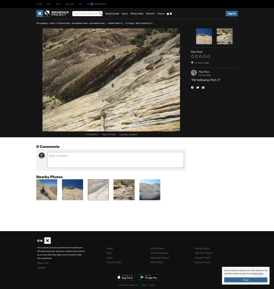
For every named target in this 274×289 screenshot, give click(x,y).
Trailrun (69, 4)
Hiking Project (202, 248)
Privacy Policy (257, 274)
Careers (41, 267)
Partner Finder (114, 262)
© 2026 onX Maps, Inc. (128, 285)
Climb (39, 4)
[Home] (54, 13)
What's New (136, 13)
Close (246, 279)
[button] (192, 87)
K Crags (130, 23)
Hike (58, 4)
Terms (143, 285)
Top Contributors (160, 252)
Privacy (152, 285)
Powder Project (203, 257)
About (109, 248)
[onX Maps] (44, 242)
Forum (160, 13)
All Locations (42, 23)
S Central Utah (63, 23)
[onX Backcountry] (97, 4)
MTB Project (157, 262)
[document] (245, 275)
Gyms (125, 13)
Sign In (231, 13)
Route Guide (112, 13)
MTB (49, 4)
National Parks (202, 262)
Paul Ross (204, 71)
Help (108, 252)
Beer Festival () (144, 23)
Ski (80, 4)
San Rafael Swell (79, 23)
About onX (43, 262)
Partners (150, 13)
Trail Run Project (203, 252)
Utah (52, 23)
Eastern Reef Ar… (116, 23)
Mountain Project (160, 257)
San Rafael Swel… (98, 23)
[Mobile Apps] (169, 13)
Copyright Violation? (128, 134)
